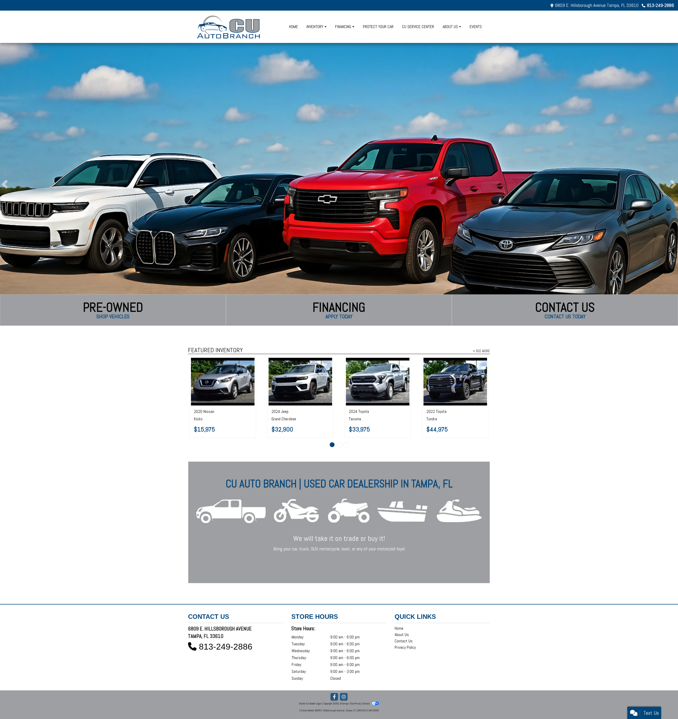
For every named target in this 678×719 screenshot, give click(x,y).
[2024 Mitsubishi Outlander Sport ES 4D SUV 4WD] (377, 369)
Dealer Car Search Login (310, 679)
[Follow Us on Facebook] (334, 673)
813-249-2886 (660, 5)
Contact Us (404, 617)
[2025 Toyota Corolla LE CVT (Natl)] (300, 367)
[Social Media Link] (343, 673)
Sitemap (344, 679)
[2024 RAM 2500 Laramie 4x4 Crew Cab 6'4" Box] (455, 368)
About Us (402, 611)
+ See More (481, 351)
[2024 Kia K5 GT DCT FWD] (223, 367)
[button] (4, 184)
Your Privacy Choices (360, 679)
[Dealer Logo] (229, 27)
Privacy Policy (405, 623)
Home (399, 604)
